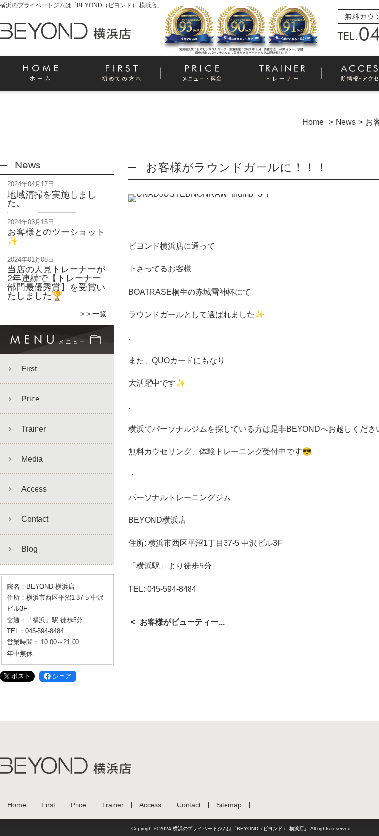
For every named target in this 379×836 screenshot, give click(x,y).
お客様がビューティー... (182, 622)
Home (40, 77)
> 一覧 (96, 313)
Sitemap (229, 805)
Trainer (282, 77)
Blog (29, 549)
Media (32, 459)
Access (34, 489)
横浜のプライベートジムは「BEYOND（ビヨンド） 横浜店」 (241, 828)
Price (201, 77)
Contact (34, 519)
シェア (62, 676)
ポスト (21, 676)
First (121, 77)
